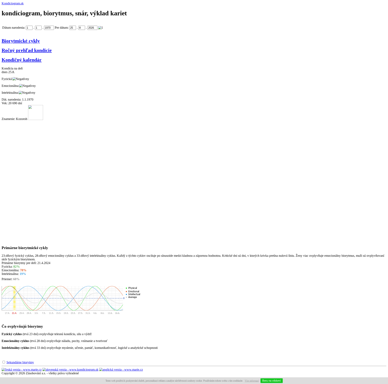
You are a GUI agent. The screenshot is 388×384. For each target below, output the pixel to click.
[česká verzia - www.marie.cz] (22, 369)
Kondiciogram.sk (13, 3)
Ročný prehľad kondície (27, 50)
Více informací (252, 380)
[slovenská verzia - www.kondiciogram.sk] (70, 369)
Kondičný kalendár (22, 59)
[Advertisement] (18, 181)
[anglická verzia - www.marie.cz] (121, 369)
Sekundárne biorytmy (20, 362)
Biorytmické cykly (21, 40)
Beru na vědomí (271, 380)
